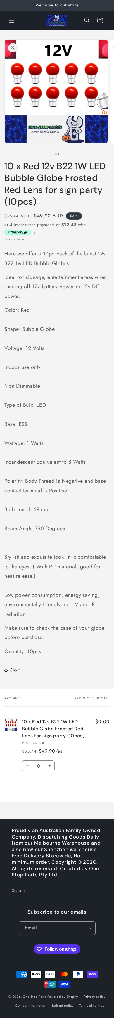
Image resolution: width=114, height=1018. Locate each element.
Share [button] (15, 670)
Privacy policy (95, 996)
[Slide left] (44, 154)
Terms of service (91, 1005)
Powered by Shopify (62, 996)
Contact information (30, 1005)
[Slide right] (69, 154)
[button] (11, 20)
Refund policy (62, 1005)
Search (18, 890)
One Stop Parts (34, 996)
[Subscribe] (88, 928)
